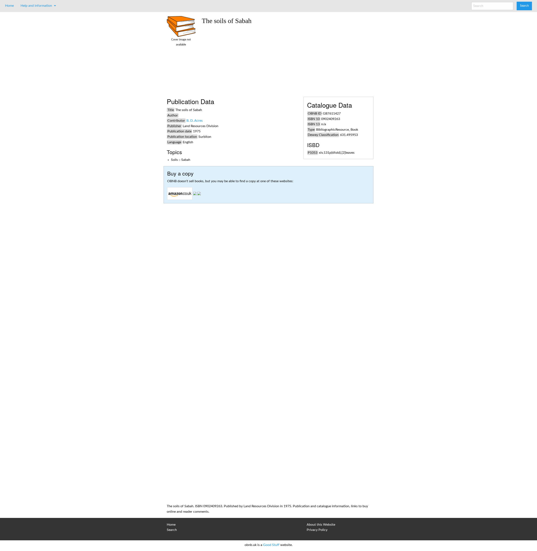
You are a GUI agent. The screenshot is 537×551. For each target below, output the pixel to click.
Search (172, 530)
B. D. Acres (194, 120)
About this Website (321, 524)
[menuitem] (9, 6)
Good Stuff (271, 545)
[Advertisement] (286, 59)
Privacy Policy (317, 530)
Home (9, 5)
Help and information (36, 5)
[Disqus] (268, 331)
